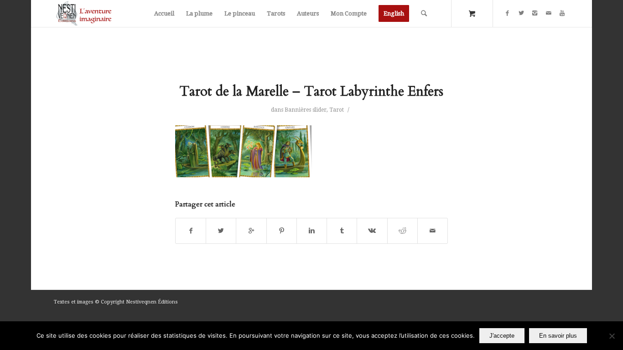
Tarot (336, 110)
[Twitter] (521, 13)
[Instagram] (535, 13)
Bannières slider (306, 110)
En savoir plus (558, 335)
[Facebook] (507, 13)
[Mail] (549, 13)
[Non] (611, 335)
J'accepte (501, 335)
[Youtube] (562, 13)
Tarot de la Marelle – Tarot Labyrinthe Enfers (311, 91)
